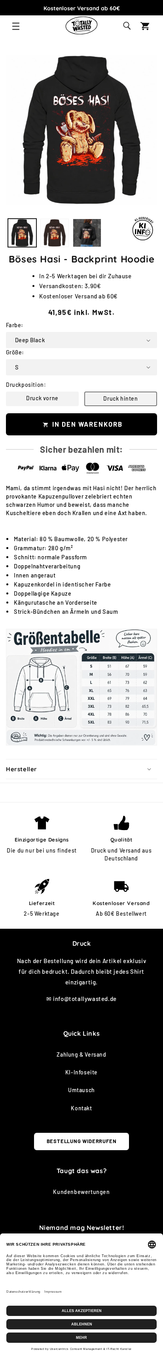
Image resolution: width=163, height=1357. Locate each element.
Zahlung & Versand (81, 1054)
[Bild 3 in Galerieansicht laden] (87, 233)
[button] (16, 26)
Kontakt (81, 1108)
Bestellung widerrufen (82, 1141)
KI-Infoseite (81, 1072)
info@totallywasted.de (85, 998)
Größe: (15, 352)
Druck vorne (42, 398)
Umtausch (81, 1090)
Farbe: (14, 324)
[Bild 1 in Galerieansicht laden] (22, 233)
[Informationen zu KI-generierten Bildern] (143, 228)
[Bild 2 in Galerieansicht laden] (54, 233)
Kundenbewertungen (81, 1191)
